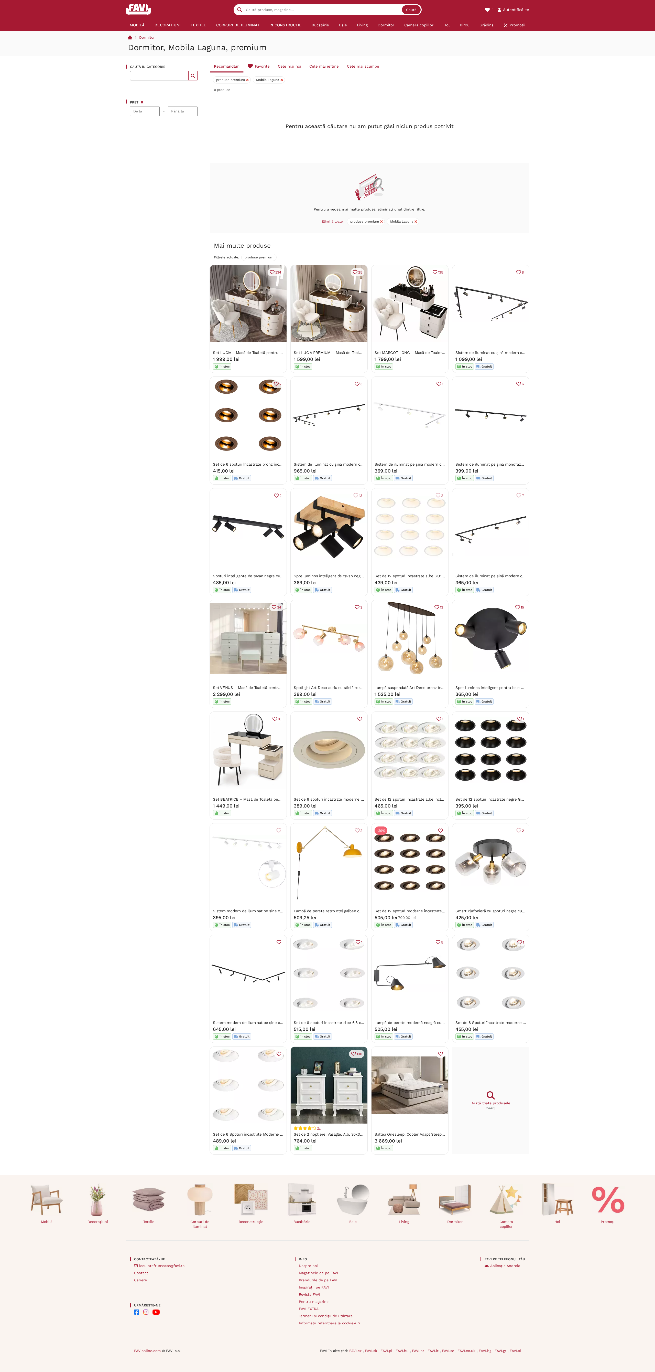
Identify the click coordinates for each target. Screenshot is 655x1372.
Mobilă (46, 1222)
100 (359, 1054)
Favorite (262, 66)
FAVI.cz (356, 1351)
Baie (353, 1222)
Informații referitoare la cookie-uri (329, 1323)
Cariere (140, 1280)
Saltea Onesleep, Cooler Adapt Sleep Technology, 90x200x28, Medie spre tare (445, 1134)
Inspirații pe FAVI (314, 1287)
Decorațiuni (98, 1222)
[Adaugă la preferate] (359, 719)
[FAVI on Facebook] (136, 1312)
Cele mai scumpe (363, 66)
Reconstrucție (251, 1222)
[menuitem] (137, 25)
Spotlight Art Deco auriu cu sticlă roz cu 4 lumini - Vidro (344, 687)
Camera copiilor (506, 1224)
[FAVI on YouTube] (156, 1312)
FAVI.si (515, 1351)
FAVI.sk (371, 1351)
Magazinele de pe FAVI (318, 1273)
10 (279, 719)
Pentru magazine (314, 1302)
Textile (148, 1222)
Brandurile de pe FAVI (318, 1280)
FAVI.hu (403, 1351)
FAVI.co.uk (467, 1351)
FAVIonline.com (147, 1351)
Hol (557, 1222)
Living (404, 1222)
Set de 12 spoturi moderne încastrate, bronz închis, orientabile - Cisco (438, 911)
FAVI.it (434, 1351)
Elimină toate (332, 221)
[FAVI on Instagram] (145, 1312)
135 (440, 272)
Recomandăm (226, 66)
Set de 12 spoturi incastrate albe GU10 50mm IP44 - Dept (427, 576)
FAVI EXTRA (309, 1309)
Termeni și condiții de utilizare (326, 1316)
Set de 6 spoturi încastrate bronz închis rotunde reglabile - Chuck (272, 464)
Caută (411, 10)
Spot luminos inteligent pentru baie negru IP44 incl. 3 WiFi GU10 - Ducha (521, 687)
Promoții (608, 1222)
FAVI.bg (486, 1351)
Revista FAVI (309, 1294)
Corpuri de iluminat (199, 1224)
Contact (141, 1273)
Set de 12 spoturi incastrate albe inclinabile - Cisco (421, 799)
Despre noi (308, 1266)
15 (522, 607)
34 (279, 607)
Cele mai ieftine (324, 66)
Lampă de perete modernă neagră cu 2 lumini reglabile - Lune (431, 1022)
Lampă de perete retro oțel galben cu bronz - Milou (340, 911)
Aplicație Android (505, 1266)
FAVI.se (448, 1351)
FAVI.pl (387, 1351)
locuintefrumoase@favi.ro (161, 1266)
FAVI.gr (501, 1351)
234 (278, 272)
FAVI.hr (418, 1351)
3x (319, 1128)
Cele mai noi (289, 66)
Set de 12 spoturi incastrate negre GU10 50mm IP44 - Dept (508, 799)
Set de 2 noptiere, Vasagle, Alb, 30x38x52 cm (334, 1134)
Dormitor (147, 37)
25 (360, 272)
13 (360, 496)
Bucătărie (301, 1222)
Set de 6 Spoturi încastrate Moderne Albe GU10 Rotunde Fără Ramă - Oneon (282, 1134)
